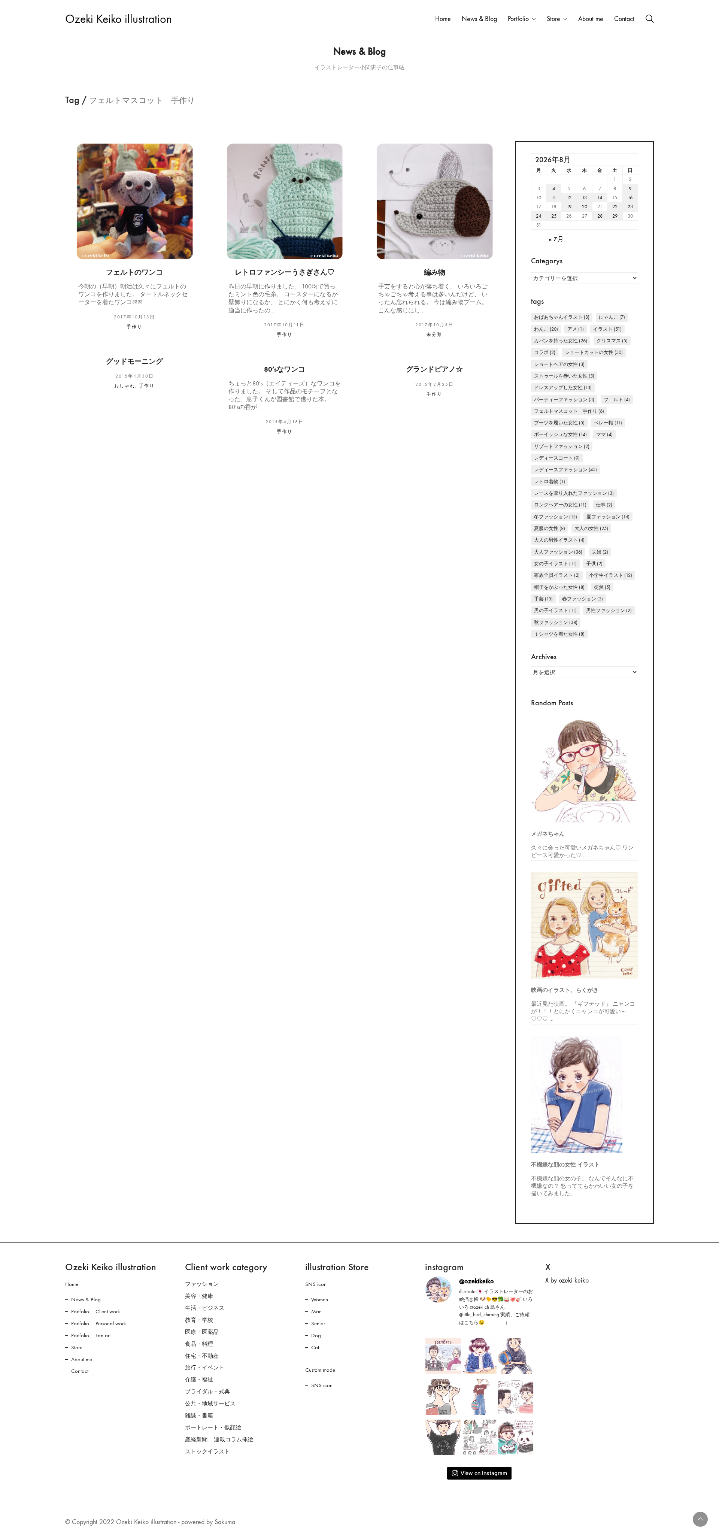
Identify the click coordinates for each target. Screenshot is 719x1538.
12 (569, 197)
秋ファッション (555, 622)
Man (316, 1311)
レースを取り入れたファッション (574, 493)
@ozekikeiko (476, 1281)
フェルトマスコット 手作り (569, 411)
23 (630, 206)
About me (81, 1359)
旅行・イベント (204, 1367)
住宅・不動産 (202, 1356)
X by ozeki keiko (567, 1280)
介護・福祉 (199, 1379)
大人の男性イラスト (559, 540)
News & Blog (86, 1299)
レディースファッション (565, 469)
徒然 (602, 587)
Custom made (320, 1369)
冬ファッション (555, 517)
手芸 (543, 599)
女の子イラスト (555, 563)
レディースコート (557, 458)
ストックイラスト (207, 1451)
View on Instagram (484, 1473)
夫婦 (600, 552)
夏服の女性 (549, 528)
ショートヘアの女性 (559, 364)
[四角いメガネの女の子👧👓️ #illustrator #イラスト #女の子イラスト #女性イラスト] (443, 1397)
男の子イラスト (555, 610)
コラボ (544, 352)
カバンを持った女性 (560, 340)
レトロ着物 (549, 481)
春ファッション (582, 599)
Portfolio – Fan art (90, 1335)
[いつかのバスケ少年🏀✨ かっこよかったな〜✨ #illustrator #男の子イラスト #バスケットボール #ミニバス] (515, 1356)
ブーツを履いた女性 (559, 423)
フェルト (617, 399)
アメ (575, 329)
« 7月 (556, 239)
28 (600, 216)
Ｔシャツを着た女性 (559, 634)
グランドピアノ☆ (434, 369)
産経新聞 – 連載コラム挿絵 (219, 1439)
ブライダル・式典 (207, 1391)
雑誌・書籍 (199, 1415)
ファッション (202, 1284)
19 (569, 206)
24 (538, 216)
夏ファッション (607, 517)
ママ (604, 434)
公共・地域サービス (210, 1403)
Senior (318, 1323)
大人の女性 (591, 528)
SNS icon (316, 1284)
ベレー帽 (608, 423)
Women (319, 1299)
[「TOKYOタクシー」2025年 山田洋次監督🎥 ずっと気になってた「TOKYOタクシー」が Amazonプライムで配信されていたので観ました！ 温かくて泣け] (443, 1356)
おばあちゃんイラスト (561, 317)
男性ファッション (609, 610)
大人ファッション (558, 552)
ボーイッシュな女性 (560, 434)
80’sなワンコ (284, 369)
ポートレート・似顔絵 (213, 1427)
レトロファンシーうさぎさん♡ (284, 272)
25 (553, 216)
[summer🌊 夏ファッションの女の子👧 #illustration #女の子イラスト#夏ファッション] (479, 1397)
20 (584, 206)
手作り (134, 326)
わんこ (546, 329)
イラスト (607, 329)
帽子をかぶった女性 (559, 587)
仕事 (604, 505)
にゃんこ (612, 317)
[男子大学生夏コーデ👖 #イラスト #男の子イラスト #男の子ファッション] (443, 1437)
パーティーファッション (564, 399)
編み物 (434, 272)
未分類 (434, 334)
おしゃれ (124, 385)
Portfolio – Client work (95, 1311)
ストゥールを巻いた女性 (564, 376)
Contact (79, 1371)
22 (615, 206)
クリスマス (612, 340)
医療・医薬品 (202, 1332)
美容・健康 (199, 1296)
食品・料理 (199, 1344)
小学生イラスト (610, 575)
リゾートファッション (561, 446)
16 (630, 197)
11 (554, 197)
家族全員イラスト (557, 575)
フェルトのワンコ (134, 272)
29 (615, 216)
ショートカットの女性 (594, 352)
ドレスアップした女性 (563, 387)
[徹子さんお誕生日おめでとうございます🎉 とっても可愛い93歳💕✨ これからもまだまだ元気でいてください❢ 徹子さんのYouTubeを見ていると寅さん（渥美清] (515, 1397)
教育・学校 (199, 1320)
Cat (315, 1347)
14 (599, 197)
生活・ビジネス (204, 1308)
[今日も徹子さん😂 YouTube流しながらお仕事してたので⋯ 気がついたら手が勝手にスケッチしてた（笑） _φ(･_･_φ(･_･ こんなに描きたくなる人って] (479, 1356)
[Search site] (650, 20)
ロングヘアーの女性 (560, 505)
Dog (316, 1335)
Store (76, 1347)
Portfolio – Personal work (98, 1323)
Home (71, 1284)
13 (584, 197)
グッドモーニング (134, 362)
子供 (594, 563)
